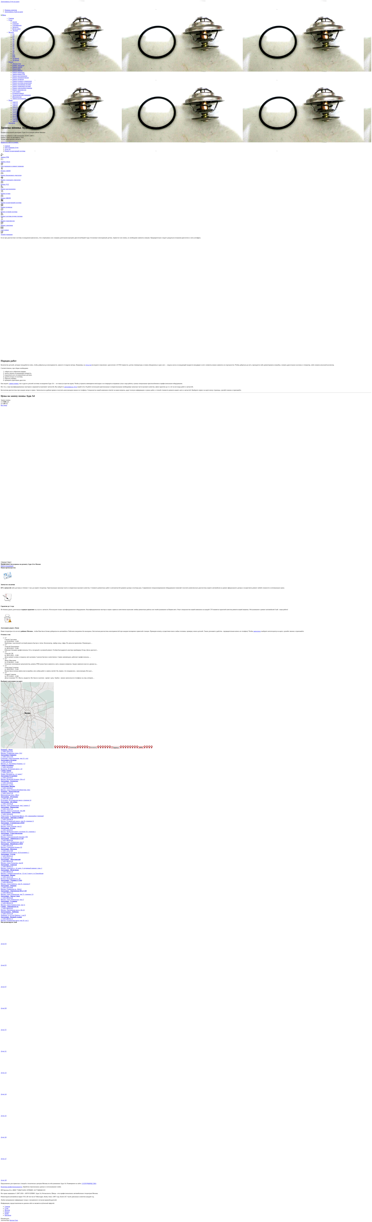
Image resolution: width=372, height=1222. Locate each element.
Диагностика (16, 63)
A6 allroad (15, 60)
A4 (13, 44)
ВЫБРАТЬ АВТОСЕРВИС (10, 142)
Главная (11, 18)
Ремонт (11, 62)
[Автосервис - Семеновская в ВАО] (101, 748)
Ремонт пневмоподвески (20, 77)
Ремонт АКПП (17, 67)
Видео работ (16, 29)
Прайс (11, 100)
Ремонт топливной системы (21, 84)
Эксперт (15, 30)
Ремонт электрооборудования (22, 88)
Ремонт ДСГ (5, 184)
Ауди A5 (15, 112)
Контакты (12, 123)
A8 (13, 51)
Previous (4, 562)
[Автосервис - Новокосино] (87, 748)
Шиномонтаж (17, 97)
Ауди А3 (15, 109)
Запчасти (15, 27)
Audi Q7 (15, 105)
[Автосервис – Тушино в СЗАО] (133, 748)
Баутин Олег (14, 1220)
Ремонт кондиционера (19, 76)
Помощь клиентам (11, 10)
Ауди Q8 (3, 1008)
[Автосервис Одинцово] (58, 748)
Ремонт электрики (7, 225)
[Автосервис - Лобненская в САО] (108, 748)
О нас (10, 20)
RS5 (13, 55)
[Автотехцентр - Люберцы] (149, 748)
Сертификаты (17, 25)
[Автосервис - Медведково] (128, 748)
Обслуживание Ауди (11, 147)
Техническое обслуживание (21, 95)
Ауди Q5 (3, 965)
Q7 (13, 37)
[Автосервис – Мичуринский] (123, 748)
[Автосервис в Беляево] (60, 748)
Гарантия (15, 23)
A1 (13, 41)
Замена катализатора (19, 98)
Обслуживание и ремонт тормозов (12, 166)
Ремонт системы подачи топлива (11, 216)
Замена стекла (5, 161)
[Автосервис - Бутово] (103, 748)
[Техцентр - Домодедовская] (80, 748)
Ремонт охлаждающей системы (15, 151)
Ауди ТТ (3, 1030)
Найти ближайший (7, 566)
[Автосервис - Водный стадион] (152, 748)
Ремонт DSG (16, 69)
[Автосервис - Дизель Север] (141, 748)
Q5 (13, 36)
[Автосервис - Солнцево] (145, 748)
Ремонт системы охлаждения (22, 83)
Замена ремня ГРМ (18, 74)
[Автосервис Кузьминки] (67, 748)
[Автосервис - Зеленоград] (72, 748)
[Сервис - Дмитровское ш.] (147, 748)
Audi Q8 (15, 119)
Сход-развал (5, 230)
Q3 (13, 34)
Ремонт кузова (5, 193)
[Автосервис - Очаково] (135, 748)
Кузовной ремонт (18, 93)
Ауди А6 (15, 114)
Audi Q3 (15, 102)
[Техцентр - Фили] (55, 748)
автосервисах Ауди (70, 387)
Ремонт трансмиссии (19, 90)
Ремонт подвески (18, 79)
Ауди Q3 (3, 944)
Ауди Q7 (3, 987)
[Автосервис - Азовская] (126, 748)
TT (13, 53)
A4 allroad (15, 58)
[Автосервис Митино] (78, 748)
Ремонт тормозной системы (21, 86)
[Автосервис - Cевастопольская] (105, 748)
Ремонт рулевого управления (22, 81)
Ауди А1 (15, 107)
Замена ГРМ (5, 157)
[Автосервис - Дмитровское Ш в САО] (137, 748)
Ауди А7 (15, 116)
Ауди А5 (3, 1116)
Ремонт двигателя (18, 65)
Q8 (13, 39)
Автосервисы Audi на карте (14, 12)
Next (9, 562)
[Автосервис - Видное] (130, 748)
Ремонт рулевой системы (9, 212)
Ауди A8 (15, 118)
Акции (14, 22)
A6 (13, 48)
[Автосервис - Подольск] (115, 748)
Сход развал (16, 91)
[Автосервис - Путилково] (83, 748)
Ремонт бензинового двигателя (11, 175)
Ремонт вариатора (18, 72)
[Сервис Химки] (65, 748)
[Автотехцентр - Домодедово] (93, 748)
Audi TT (15, 121)
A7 (13, 50)
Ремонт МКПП (17, 70)
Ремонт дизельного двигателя (10, 180)
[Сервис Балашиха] (62, 748)
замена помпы (14, 383)
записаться (256, 631)
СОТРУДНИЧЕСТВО (89, 1183)
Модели (11, 32)
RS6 (13, 57)
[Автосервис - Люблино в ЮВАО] (98, 748)
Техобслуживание (7, 234)
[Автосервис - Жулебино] (85, 748)
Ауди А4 (15, 111)
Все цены (4, 405)
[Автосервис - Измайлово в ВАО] (110, 748)
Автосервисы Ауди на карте (10, 1)
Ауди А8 (3, 1180)
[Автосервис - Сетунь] (121, 748)
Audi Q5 (15, 104)
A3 (13, 43)
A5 (13, 46)
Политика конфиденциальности (11, 1187)
